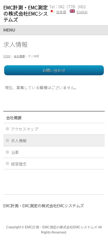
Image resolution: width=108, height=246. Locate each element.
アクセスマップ (24, 129)
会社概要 (14, 117)
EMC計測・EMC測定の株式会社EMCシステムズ (25, 13)
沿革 (15, 152)
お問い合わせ (54, 70)
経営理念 (19, 164)
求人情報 (19, 140)
